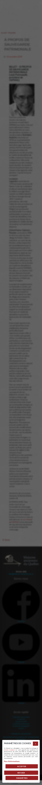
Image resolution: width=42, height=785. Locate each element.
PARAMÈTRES (21, 778)
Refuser (21, 773)
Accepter (21, 766)
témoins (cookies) (9, 750)
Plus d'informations (12, 761)
